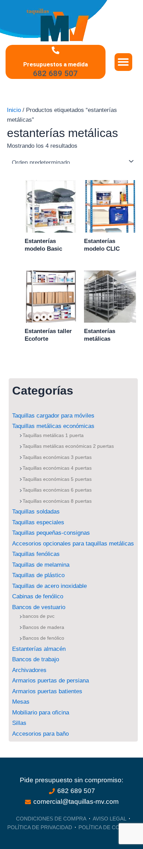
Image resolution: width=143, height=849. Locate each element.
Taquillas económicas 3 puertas (57, 457)
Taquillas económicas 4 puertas (57, 468)
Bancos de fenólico (43, 638)
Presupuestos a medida (55, 64)
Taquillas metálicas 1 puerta (53, 435)
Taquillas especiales (38, 522)
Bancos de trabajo (35, 659)
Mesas (21, 701)
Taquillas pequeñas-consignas (51, 532)
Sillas (19, 723)
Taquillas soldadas (36, 511)
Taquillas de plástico (38, 575)
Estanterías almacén (39, 649)
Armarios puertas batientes (47, 691)
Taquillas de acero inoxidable (49, 586)
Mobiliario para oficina (40, 712)
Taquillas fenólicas (36, 554)
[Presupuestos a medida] (55, 50)
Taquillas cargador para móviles (53, 415)
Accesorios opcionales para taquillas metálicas (73, 543)
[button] (123, 62)
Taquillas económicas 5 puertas (57, 479)
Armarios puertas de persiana (50, 680)
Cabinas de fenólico (37, 596)
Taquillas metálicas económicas (53, 426)
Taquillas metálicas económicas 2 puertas (68, 446)
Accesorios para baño (40, 733)
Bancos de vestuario (38, 607)
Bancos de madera (43, 627)
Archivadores (29, 670)
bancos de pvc (38, 616)
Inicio (14, 110)
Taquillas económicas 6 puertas (57, 490)
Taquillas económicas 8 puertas (57, 501)
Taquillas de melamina (40, 564)
